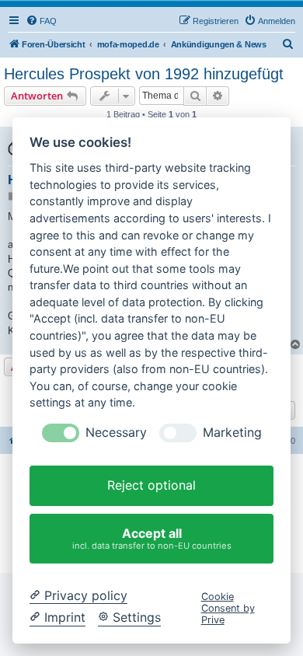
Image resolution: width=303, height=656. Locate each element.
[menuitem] (41, 21)
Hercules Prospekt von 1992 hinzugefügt (144, 73)
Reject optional (151, 485)
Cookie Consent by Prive (228, 608)
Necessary (116, 432)
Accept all (152, 538)
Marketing (232, 432)
